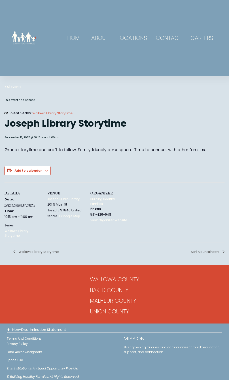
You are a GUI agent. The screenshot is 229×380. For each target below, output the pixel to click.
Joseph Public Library (63, 199)
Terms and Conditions (24, 338)
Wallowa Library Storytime (16, 233)
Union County (109, 311)
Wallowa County (114, 279)
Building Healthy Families (102, 201)
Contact (169, 38)
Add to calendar (28, 170)
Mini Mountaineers (205, 252)
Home (74, 38)
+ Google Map (69, 216)
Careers (202, 38)
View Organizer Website (108, 220)
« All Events (12, 87)
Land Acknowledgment (24, 352)
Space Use (15, 360)
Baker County (109, 290)
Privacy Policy (17, 343)
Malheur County (113, 301)
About (100, 38)
